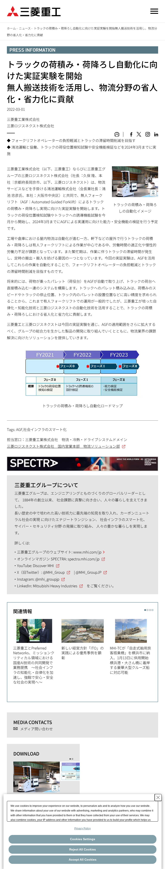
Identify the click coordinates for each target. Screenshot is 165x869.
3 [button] (150, 610)
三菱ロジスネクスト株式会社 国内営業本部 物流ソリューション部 (63, 446)
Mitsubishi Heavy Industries (55, 585)
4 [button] (152, 610)
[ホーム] (34, 10)
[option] (37, 651)
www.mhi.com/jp (87, 552)
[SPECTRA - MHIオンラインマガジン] (82, 462)
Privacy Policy (82, 828)
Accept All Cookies (82, 859)
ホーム (11, 28)
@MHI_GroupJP (88, 572)
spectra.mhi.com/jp (83, 558)
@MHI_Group (54, 572)
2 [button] (147, 610)
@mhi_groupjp (47, 579)
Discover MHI (43, 565)
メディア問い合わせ (36, 728)
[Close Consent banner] (158, 797)
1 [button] (145, 610)
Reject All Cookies (82, 849)
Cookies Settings (82, 839)
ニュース (25, 28)
